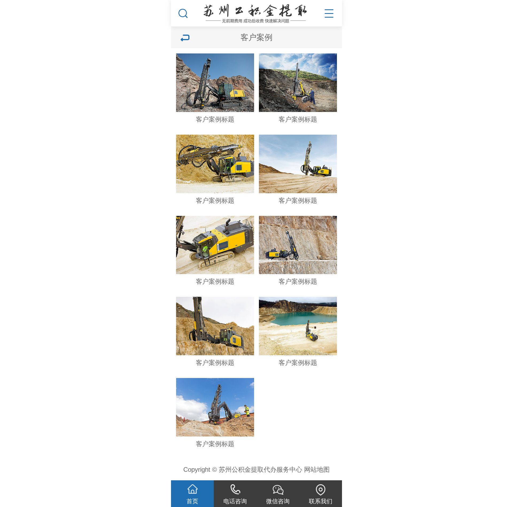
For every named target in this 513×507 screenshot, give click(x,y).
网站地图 (317, 469)
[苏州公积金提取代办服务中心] (256, 12)
